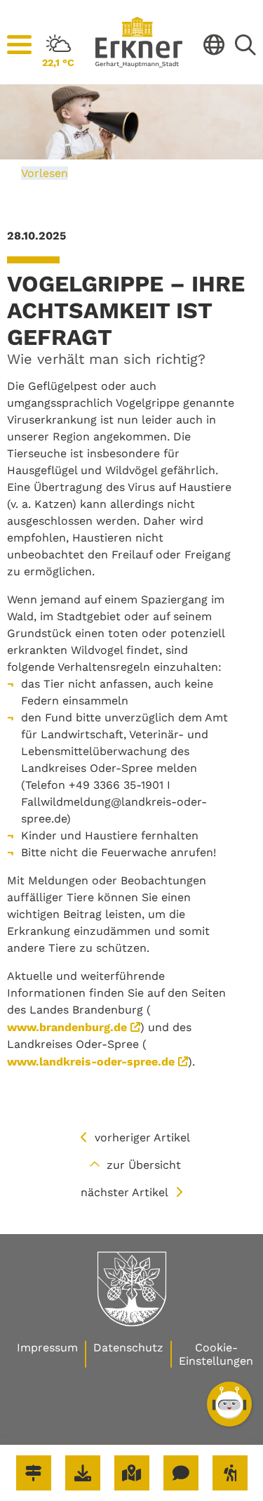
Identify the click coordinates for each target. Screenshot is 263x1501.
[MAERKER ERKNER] (180, 1472)
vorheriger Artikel (142, 1137)
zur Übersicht (144, 1165)
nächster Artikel (124, 1192)
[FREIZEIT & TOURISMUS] (230, 1472)
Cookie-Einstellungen (216, 1354)
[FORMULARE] (82, 1472)
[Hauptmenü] (19, 44)
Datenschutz (128, 1347)
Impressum (47, 1347)
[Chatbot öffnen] (229, 1404)
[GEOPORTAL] (131, 1472)
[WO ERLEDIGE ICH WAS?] (33, 1472)
